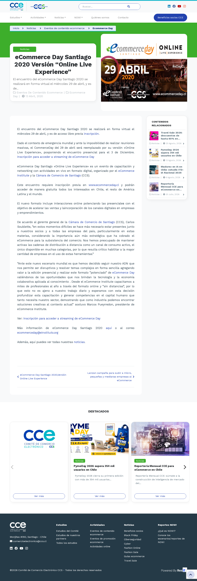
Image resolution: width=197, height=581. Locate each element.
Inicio (16, 28)
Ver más (39, 496)
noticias (79, 342)
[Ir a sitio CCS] (39, 6)
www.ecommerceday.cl (104, 185)
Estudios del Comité (67, 531)
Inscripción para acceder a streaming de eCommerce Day (55, 156)
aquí (110, 328)
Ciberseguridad (132, 539)
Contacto (123, 17)
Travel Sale (130, 560)
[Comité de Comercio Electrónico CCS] (28, 526)
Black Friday (131, 535)
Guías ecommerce (134, 556)
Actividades (37, 17)
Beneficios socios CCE (170, 17)
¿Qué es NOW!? (166, 531)
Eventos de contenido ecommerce (64, 28)
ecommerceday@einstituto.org (37, 332)
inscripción (91, 133)
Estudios (15, 17)
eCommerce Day (123, 272)
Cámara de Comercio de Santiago (58, 175)
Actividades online (100, 546)
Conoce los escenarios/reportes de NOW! (171, 539)
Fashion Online (132, 548)
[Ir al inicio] (18, 6)
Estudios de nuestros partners (68, 537)
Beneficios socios (133, 531)
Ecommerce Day (103, 28)
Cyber (127, 543)
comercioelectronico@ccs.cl (29, 541)
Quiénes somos (100, 17)
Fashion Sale (131, 552)
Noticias (59, 17)
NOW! (77, 17)
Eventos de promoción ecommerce (102, 540)
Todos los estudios (66, 543)
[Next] (184, 467)
